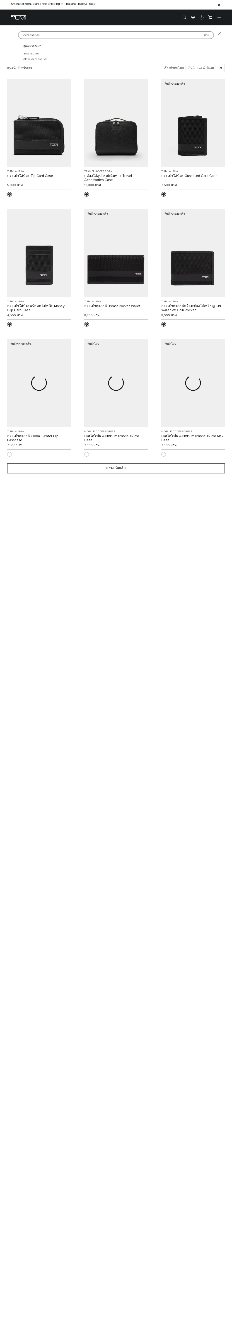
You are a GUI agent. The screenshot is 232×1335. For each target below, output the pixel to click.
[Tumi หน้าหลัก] (18, 17)
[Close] (219, 4)
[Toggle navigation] (219, 17)
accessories (31, 53)
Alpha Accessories (35, 59)
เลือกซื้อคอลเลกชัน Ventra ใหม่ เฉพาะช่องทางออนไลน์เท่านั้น (54, 5)
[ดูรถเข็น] (210, 17)
